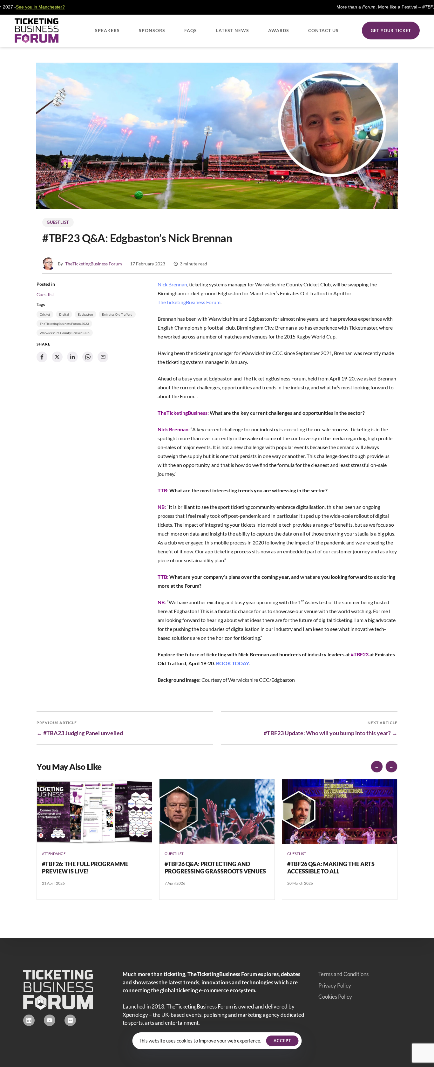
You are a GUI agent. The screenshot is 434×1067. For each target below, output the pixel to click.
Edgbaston (85, 314)
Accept (282, 1040)
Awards (278, 30)
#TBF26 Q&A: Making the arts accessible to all (331, 867)
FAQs (190, 30)
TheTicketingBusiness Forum (93, 263)
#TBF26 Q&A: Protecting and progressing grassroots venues (215, 867)
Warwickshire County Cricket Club (65, 333)
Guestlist (58, 222)
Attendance (54, 854)
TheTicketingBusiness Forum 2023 (64, 323)
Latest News (232, 30)
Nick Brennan (172, 284)
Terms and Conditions (343, 974)
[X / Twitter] (57, 357)
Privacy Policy (334, 985)
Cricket (45, 314)
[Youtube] (49, 1020)
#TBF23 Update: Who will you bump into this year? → (330, 732)
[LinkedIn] (72, 357)
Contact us (323, 30)
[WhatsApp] (87, 357)
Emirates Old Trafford (117, 314)
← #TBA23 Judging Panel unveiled (80, 732)
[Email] (103, 357)
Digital (64, 314)
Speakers (107, 30)
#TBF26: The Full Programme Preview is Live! (85, 867)
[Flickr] (70, 1020)
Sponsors (152, 30)
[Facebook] (42, 357)
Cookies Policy (335, 996)
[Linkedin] (29, 1020)
